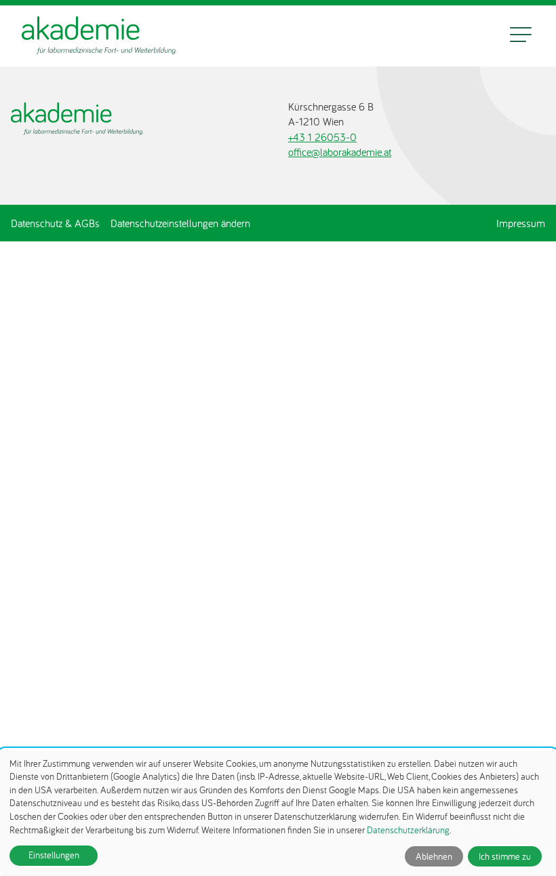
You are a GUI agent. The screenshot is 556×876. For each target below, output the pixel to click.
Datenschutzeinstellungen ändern (180, 223)
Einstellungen (53, 855)
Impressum (520, 223)
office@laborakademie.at (339, 152)
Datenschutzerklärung (408, 830)
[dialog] (278, 813)
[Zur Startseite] (99, 36)
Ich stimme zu (505, 856)
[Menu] (521, 36)
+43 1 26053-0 (322, 137)
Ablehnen (434, 856)
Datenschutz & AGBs (55, 223)
